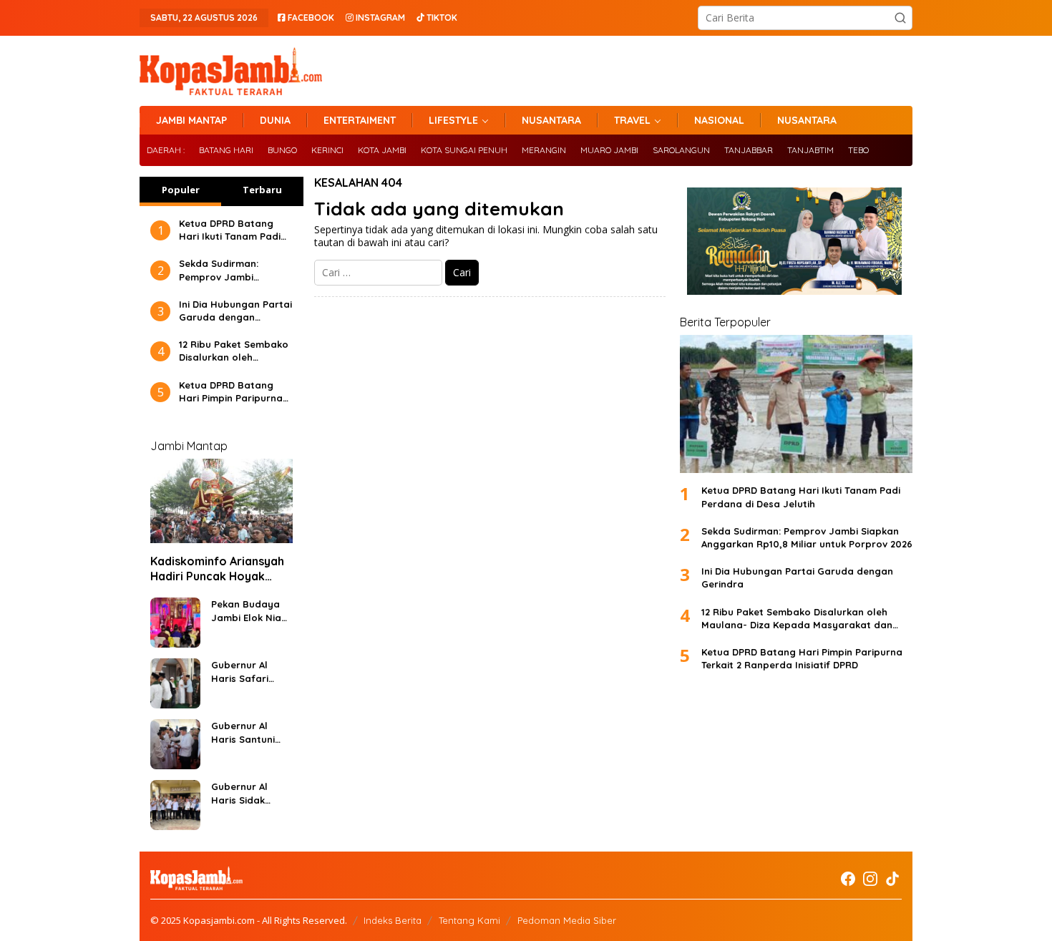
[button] (900, 18)
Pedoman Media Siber (566, 920)
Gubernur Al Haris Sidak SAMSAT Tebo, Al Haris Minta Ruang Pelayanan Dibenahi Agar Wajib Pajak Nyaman (249, 793)
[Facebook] (848, 878)
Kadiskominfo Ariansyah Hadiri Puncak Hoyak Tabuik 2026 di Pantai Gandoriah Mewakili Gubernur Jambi (217, 569)
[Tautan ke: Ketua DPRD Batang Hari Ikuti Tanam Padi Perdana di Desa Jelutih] (796, 404)
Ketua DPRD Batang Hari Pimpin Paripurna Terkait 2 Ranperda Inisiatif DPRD (231, 391)
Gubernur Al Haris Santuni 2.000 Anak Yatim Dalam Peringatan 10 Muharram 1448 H (247, 732)
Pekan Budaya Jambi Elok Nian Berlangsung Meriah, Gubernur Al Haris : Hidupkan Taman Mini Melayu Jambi (250, 610)
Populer (181, 189)
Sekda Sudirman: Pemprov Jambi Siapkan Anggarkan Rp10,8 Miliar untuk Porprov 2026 (225, 270)
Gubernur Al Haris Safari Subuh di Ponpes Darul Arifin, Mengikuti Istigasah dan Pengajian (250, 671)
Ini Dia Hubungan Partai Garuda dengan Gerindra (235, 310)
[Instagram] (870, 878)
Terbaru (262, 189)
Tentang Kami (469, 920)
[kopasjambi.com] (231, 70)
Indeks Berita (393, 920)
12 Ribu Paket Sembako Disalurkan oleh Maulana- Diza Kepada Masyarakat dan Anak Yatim (233, 351)
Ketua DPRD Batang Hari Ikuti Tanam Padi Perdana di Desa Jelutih (230, 230)
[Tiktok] (892, 878)
